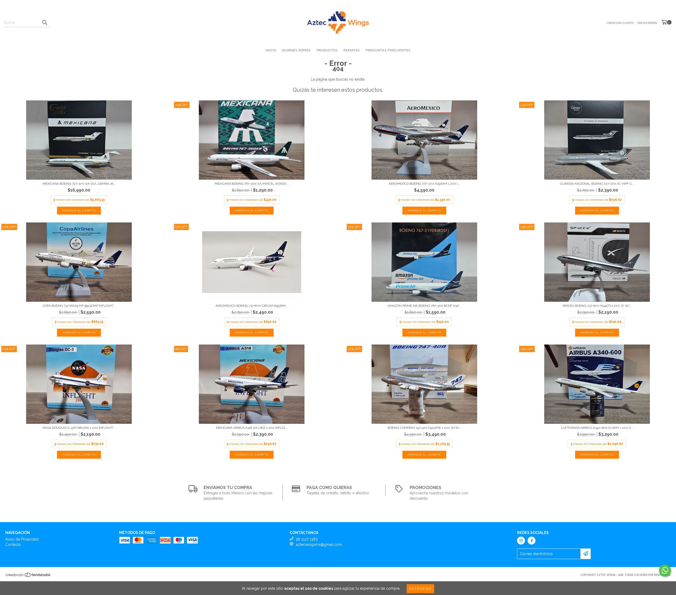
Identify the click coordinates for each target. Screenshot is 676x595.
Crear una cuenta (620, 22)
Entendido (420, 589)
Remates (352, 50)
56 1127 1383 (307, 539)
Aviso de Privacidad (22, 539)
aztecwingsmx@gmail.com (319, 544)
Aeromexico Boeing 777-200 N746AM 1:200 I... (424, 183)
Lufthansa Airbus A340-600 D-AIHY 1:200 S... (597, 428)
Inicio (271, 50)
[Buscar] (44, 22)
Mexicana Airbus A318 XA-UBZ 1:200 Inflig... (252, 428)
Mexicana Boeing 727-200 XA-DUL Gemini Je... (79, 183)
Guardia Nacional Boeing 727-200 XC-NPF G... (597, 183)
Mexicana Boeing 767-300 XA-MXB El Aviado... (252, 183)
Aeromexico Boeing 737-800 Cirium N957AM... (251, 306)
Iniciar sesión (647, 22)
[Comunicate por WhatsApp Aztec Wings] (665, 570)
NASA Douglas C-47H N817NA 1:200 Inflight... (79, 428)
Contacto (13, 544)
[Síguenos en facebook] (532, 541)
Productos (327, 50)
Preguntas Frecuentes (388, 50)
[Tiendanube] (28, 576)
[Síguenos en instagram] (521, 541)
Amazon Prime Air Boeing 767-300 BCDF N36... (424, 306)
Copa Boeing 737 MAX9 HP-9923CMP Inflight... (79, 306)
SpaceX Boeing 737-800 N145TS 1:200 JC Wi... (597, 306)
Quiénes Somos (296, 50)
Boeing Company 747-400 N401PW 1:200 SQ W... (424, 428)
